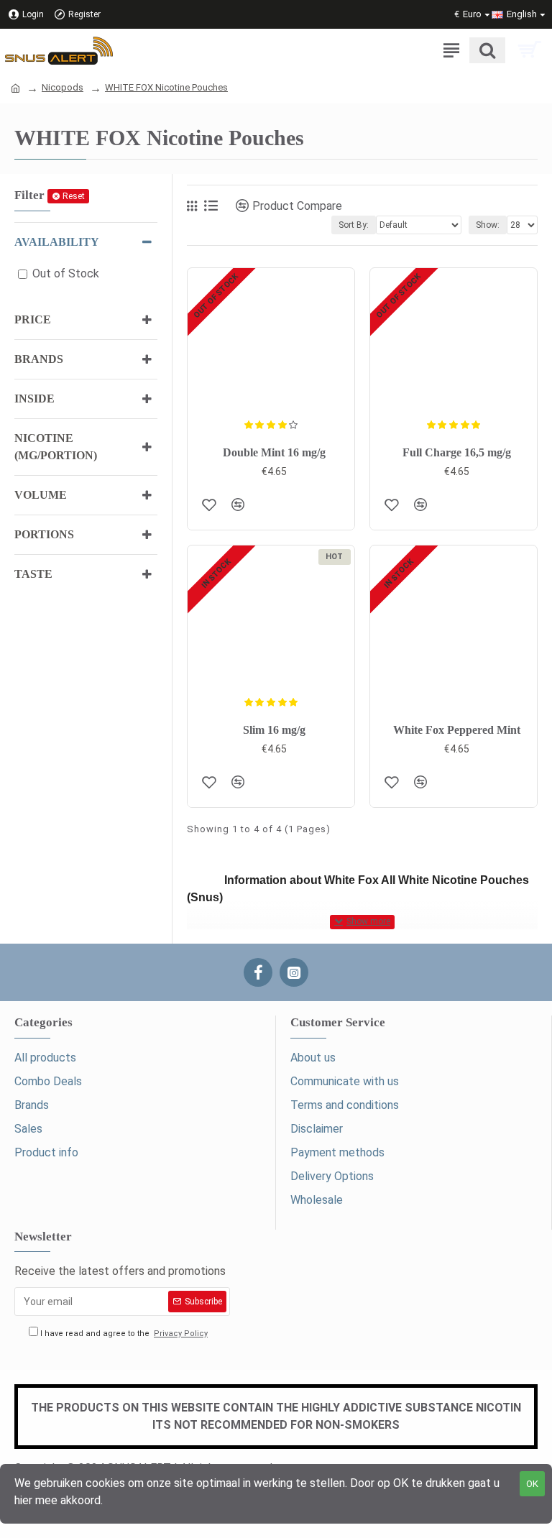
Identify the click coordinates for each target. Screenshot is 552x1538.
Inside (34, 398)
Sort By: (354, 225)
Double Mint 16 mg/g (274, 452)
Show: (488, 225)
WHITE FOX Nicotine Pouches (166, 87)
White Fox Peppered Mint (456, 730)
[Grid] (192, 206)
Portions (44, 534)
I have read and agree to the (123, 1333)
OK (532, 1483)
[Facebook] (258, 972)
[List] (211, 205)
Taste (33, 574)
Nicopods (62, 87)
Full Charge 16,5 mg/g (456, 452)
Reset (74, 196)
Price (32, 319)
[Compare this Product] (238, 504)
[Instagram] (294, 972)
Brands (38, 359)
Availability (56, 242)
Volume (40, 495)
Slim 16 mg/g (274, 730)
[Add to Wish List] (209, 504)
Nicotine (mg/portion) (55, 446)
